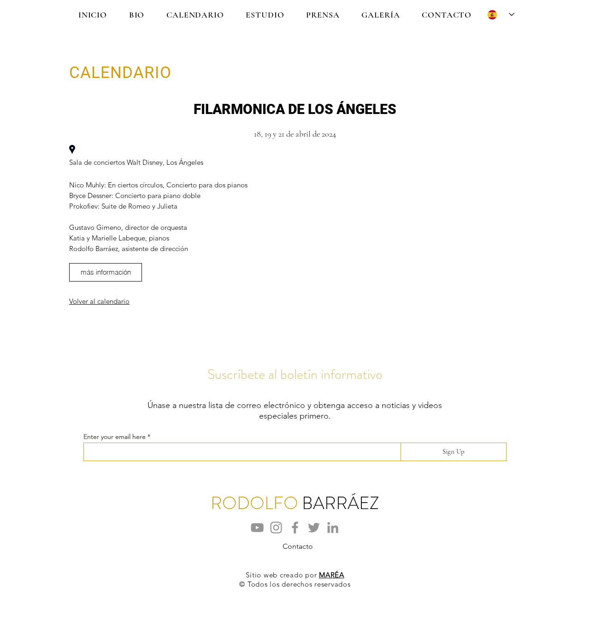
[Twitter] (314, 527)
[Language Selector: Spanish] (501, 14)
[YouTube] (257, 527)
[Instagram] (276, 527)
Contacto (298, 546)
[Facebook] (295, 527)
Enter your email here (114, 436)
